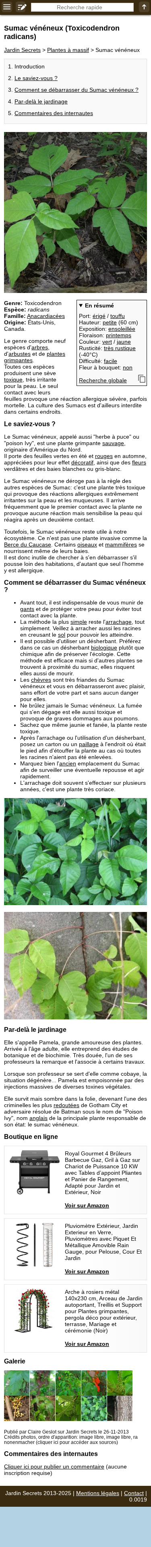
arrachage (118, 622)
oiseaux (87, 544)
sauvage (113, 443)
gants (27, 609)
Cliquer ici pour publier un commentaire (54, 1466)
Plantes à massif (68, 50)
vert (107, 341)
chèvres (41, 680)
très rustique (120, 348)
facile (110, 361)
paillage (89, 744)
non (127, 367)
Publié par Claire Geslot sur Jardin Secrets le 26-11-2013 (66, 1431)
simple (78, 622)
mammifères (121, 544)
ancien (67, 763)
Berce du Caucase (27, 544)
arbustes (19, 354)
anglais (38, 1118)
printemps (118, 335)
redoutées (66, 1105)
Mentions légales (97, 1493)
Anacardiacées (46, 316)
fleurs (139, 462)
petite (110, 322)
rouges (104, 456)
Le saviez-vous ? (36, 78)
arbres (39, 347)
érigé (99, 316)
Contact (134, 1493)
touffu (117, 316)
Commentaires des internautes (53, 113)
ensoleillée (121, 329)
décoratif (82, 462)
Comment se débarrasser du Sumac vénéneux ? (76, 90)
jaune (124, 341)
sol (61, 634)
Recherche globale (103, 380)
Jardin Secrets (22, 50)
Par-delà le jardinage (41, 101)
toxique (13, 379)
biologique (104, 647)
